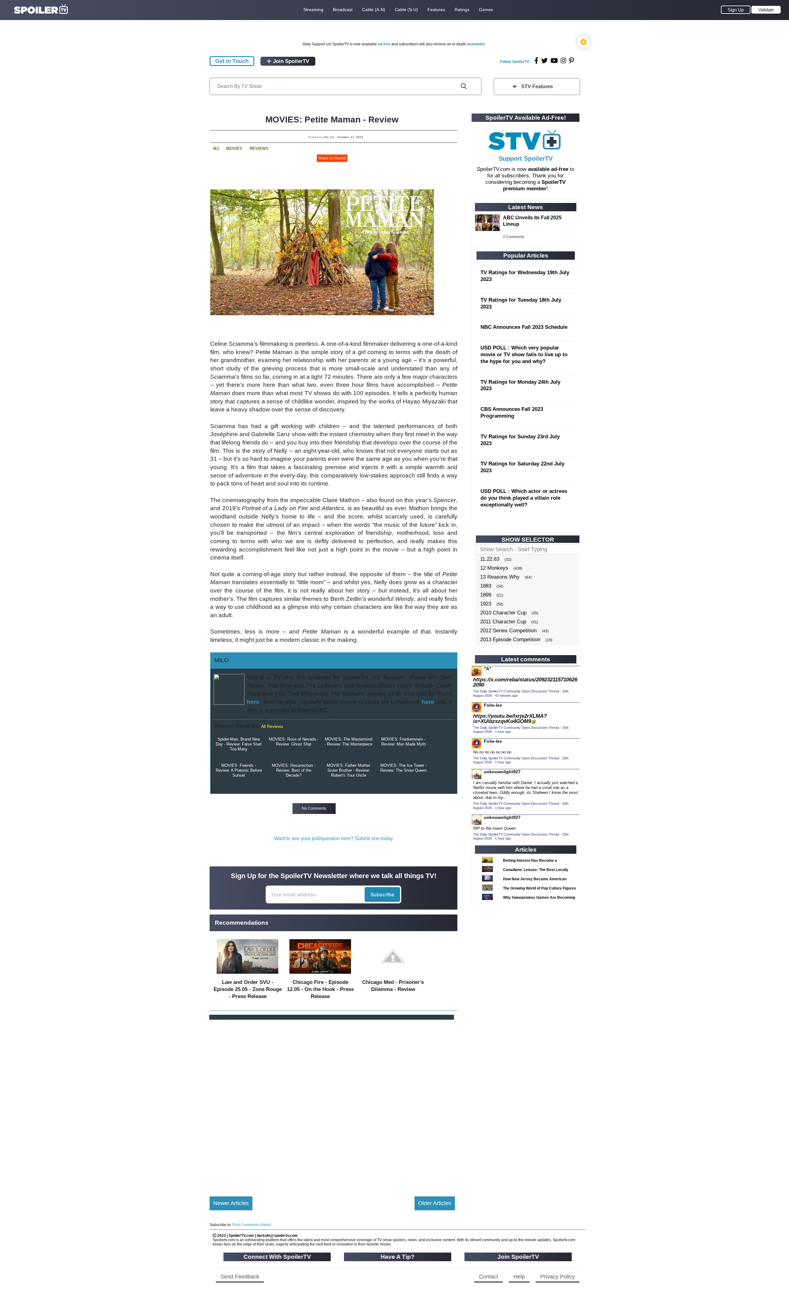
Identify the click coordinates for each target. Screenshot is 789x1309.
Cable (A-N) (373, 9)
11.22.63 (489, 559)
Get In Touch (232, 61)
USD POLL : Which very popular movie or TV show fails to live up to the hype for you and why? (523, 354)
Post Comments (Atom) (251, 1225)
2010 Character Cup (503, 613)
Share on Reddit (332, 158)
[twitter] (544, 60)
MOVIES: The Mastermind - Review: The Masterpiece (348, 741)
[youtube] (554, 60)
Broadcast (343, 9)
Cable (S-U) (406, 9)
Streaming (313, 9)
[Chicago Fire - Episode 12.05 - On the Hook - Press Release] (320, 975)
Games (486, 9)
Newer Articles (231, 1203)
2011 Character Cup (503, 622)
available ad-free (548, 169)
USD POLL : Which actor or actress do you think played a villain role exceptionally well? (523, 498)
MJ (216, 148)
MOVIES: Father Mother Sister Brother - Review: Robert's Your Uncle (348, 770)
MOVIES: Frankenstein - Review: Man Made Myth (403, 741)
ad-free (384, 44)
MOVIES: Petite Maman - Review (332, 119)
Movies (234, 148)
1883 (485, 586)
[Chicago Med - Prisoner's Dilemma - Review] (393, 975)
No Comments (314, 808)
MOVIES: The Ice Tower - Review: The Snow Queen (403, 768)
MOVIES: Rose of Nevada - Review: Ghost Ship (293, 741)
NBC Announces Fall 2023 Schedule (523, 327)
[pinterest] (571, 60)
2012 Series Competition (508, 631)
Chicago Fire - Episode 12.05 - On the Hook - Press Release (320, 989)
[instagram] (563, 60)
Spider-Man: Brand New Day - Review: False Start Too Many (239, 744)
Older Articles (434, 1203)
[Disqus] (332, 1103)
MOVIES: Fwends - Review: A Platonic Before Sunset (239, 770)
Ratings (462, 9)
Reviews (259, 148)
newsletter (476, 44)
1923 (485, 604)
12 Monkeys (494, 568)
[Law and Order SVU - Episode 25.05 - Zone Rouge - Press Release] (247, 975)
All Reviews (272, 726)
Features (436, 9)
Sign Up (736, 9)
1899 (485, 595)
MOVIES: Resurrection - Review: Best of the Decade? (293, 770)
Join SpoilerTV (290, 61)
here (253, 702)
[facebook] (536, 60)
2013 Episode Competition (510, 639)
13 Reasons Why (500, 577)
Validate (766, 9)
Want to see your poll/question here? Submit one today (333, 838)
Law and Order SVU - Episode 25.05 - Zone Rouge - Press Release (248, 989)
